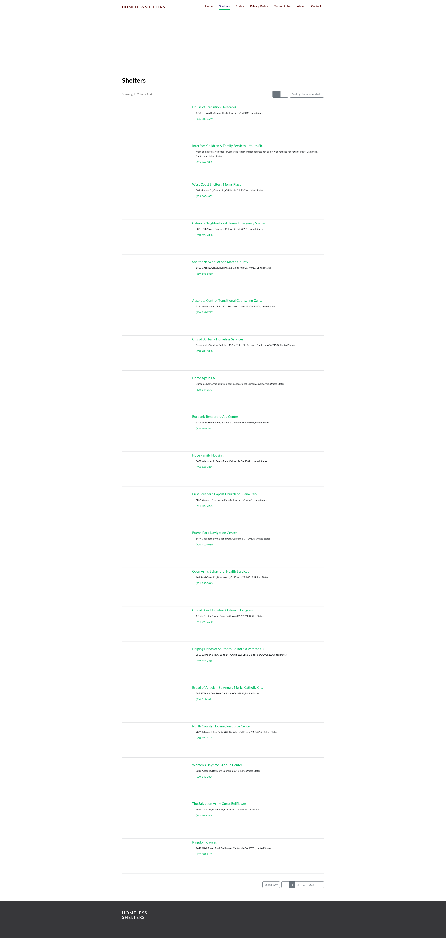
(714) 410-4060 (204, 544)
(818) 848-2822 (204, 428)
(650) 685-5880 (204, 273)
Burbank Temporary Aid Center (215, 417)
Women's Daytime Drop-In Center (217, 765)
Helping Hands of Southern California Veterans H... (229, 649)
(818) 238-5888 (204, 351)
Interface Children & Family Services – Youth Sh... (228, 146)
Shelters (224, 6)
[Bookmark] (126, 135)
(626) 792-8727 (204, 312)
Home (209, 6)
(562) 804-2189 (204, 854)
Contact (316, 6)
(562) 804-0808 (204, 815)
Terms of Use (282, 6)
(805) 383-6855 (204, 196)
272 (311, 884)
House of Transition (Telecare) (214, 107)
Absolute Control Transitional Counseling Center (228, 300)
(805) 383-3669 (204, 118)
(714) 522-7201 (204, 505)
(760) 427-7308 (204, 234)
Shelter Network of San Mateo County (220, 262)
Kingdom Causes (204, 842)
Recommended (306, 94)
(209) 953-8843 (204, 583)
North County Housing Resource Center (221, 726)
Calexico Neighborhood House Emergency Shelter (229, 223)
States (240, 6)
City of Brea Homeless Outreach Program (222, 610)
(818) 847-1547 (204, 389)
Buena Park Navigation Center (214, 533)
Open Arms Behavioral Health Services (220, 571)
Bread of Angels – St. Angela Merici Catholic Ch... (227, 687)
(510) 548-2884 (204, 776)
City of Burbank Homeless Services (217, 339)
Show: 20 (270, 884)
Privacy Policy (259, 6)
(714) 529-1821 (204, 699)
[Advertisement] (223, 50)
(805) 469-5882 (204, 162)
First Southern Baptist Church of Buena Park (224, 494)
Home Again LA (203, 378)
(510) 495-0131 (204, 737)
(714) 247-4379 (204, 467)
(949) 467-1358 (204, 660)
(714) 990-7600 (204, 621)
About (301, 6)
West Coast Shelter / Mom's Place (216, 184)
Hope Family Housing (208, 455)
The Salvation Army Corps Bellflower (219, 804)
